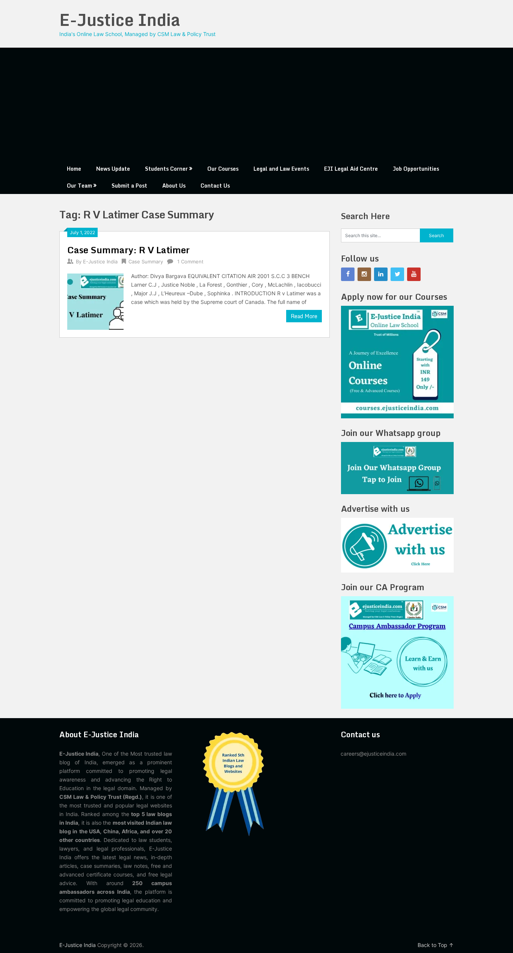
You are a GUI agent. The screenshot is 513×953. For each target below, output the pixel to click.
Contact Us (215, 185)
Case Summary (145, 262)
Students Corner (166, 168)
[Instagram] (364, 274)
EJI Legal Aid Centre (351, 168)
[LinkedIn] (381, 274)
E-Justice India (119, 19)
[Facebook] (348, 274)
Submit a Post (129, 185)
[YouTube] (414, 274)
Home (74, 168)
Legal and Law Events (281, 168)
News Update (113, 168)
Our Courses (222, 168)
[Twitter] (397, 274)
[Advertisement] (256, 103)
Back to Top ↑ (436, 945)
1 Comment (190, 262)
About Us (174, 185)
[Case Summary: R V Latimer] (95, 301)
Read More (304, 316)
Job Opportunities (416, 168)
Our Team (79, 185)
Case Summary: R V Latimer (128, 249)
